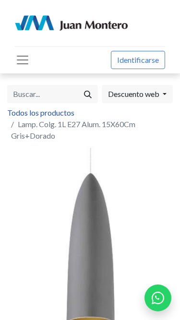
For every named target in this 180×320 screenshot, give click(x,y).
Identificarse (138, 59)
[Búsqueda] (88, 94)
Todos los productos (40, 112)
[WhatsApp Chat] (157, 297)
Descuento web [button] (134, 93)
